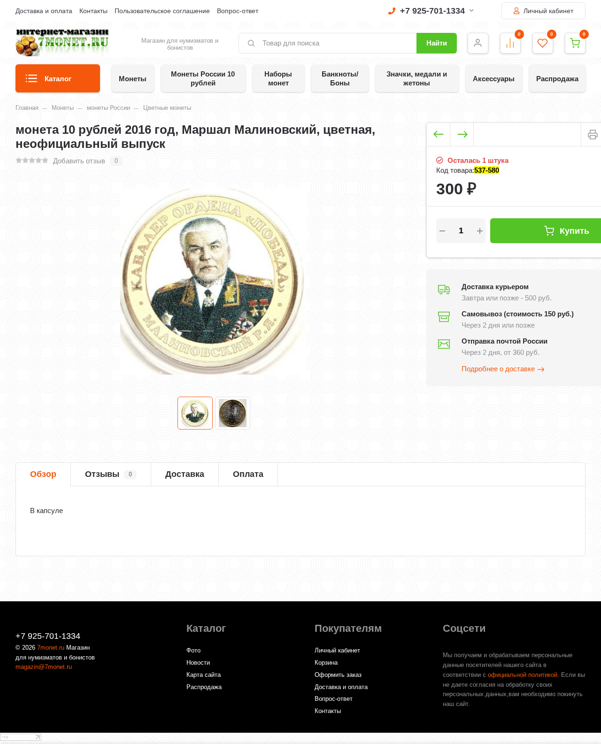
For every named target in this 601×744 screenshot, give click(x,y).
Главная (27, 107)
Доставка (184, 474)
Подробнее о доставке (498, 369)
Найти (436, 43)
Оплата (248, 474)
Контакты (93, 11)
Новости (198, 662)
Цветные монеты (167, 107)
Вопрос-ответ (237, 11)
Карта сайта (203, 674)
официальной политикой (522, 674)
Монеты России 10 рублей (203, 78)
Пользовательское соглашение (162, 11)
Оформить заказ (338, 674)
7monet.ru (50, 647)
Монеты (132, 79)
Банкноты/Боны (340, 78)
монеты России (108, 107)
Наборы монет (278, 78)
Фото (193, 650)
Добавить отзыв (79, 161)
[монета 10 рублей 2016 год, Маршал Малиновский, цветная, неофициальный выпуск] (195, 413)
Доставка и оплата (43, 11)
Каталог (58, 79)
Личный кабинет (547, 11)
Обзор (43, 474)
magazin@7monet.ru (43, 666)
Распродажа (557, 79)
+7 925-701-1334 (432, 10)
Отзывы (108, 474)
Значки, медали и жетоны (416, 78)
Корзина (326, 662)
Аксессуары (494, 79)
